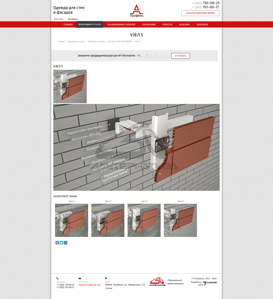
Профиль (136, 15)
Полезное (184, 24)
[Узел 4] (180, 221)
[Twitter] (61, 242)
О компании (149, 24)
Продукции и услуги (76, 41)
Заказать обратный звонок (200, 13)
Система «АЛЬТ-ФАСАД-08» (119, 41)
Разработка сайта (197, 283)
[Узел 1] (71, 221)
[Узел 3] (144, 221)
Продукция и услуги (89, 24)
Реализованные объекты (121, 24)
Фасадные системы (96, 41)
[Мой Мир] (65, 242)
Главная (68, 24)
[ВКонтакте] (57, 242)
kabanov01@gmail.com (90, 284)
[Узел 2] (107, 221)
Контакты (202, 24)
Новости (167, 24)
